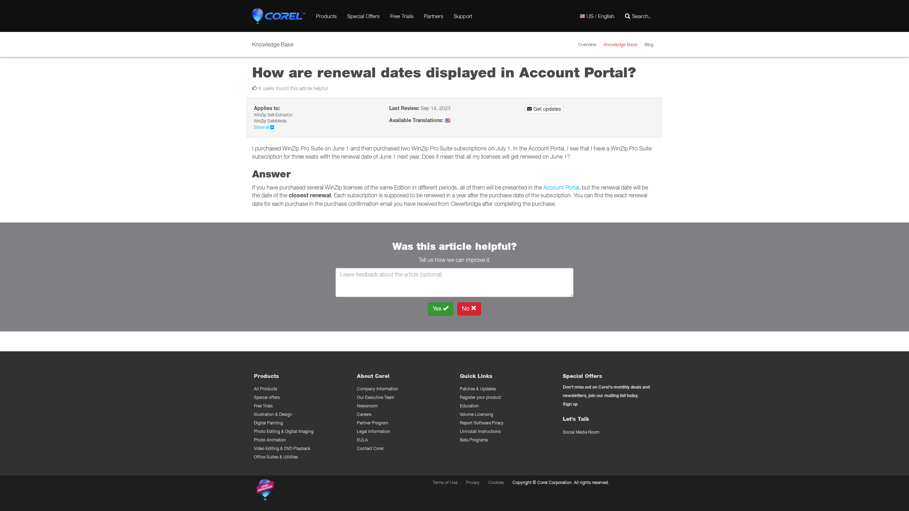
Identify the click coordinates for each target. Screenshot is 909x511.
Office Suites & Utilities (276, 457)
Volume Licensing (476, 414)
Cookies (496, 482)
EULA (362, 440)
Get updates (546, 109)
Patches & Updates (478, 388)
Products (326, 16)
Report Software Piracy (482, 422)
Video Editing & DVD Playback (282, 448)
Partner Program (372, 422)
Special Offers (363, 16)
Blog (648, 44)
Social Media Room (581, 432)
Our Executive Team (375, 397)
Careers (364, 414)
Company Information (377, 388)
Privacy (473, 482)
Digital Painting (268, 422)
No (466, 308)
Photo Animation (270, 440)
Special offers (267, 397)
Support (463, 16)
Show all (262, 127)
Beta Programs (474, 440)
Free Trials (401, 16)
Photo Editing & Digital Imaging (284, 431)
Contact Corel (370, 448)
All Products (265, 388)
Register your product (480, 397)
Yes (437, 308)
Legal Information (373, 431)
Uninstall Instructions (480, 431)
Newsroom (367, 405)
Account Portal (561, 187)
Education (469, 405)
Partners (433, 16)
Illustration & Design (273, 414)
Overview (587, 44)
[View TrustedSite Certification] (299, 491)
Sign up (570, 404)
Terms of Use (444, 482)
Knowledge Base (620, 44)
